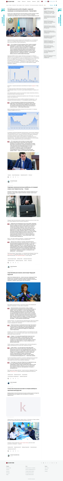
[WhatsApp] (10, 177)
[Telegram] (13, 177)
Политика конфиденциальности (30, 469)
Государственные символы (30, 471)
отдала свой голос (14, 371)
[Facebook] (15, 177)
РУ (48, 1)
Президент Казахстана (28, 258)
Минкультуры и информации (13, 376)
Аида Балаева (24, 374)
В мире (7, 474)
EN (49, 1)
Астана (25, 260)
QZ (46, 1)
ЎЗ (54, 1)
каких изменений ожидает (20, 255)
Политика (30, 260)
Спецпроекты (27, 5)
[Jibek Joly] (52, 5)
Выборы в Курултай (19, 260)
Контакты (46, 469)
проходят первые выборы (23, 442)
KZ (45, 1)
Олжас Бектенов (33, 447)
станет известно (10, 254)
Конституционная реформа (34, 5)
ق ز (52, 1)
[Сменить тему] (42, 1)
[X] (18, 177)
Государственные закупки (30, 474)
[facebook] (47, 462)
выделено (33, 85)
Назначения (14, 5)
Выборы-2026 (41, 5)
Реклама (46, 471)
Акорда (10, 5)
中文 (51, 1)
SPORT (38, 1)
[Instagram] (8, 177)
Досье (23, 5)
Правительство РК (11, 260)
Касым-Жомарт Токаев (12, 258)
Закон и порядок (19, 5)
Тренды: (7, 5)
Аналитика (34, 1)
